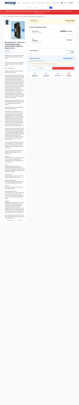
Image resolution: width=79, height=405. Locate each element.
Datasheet (10, 220)
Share (21, 220)
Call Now (64, 68)
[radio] (31, 32)
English (64, 2)
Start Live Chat (40, 13)
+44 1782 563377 (47, 11)
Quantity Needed (33, 50)
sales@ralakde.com (13, 11)
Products (5, 16)
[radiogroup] (52, 38)
